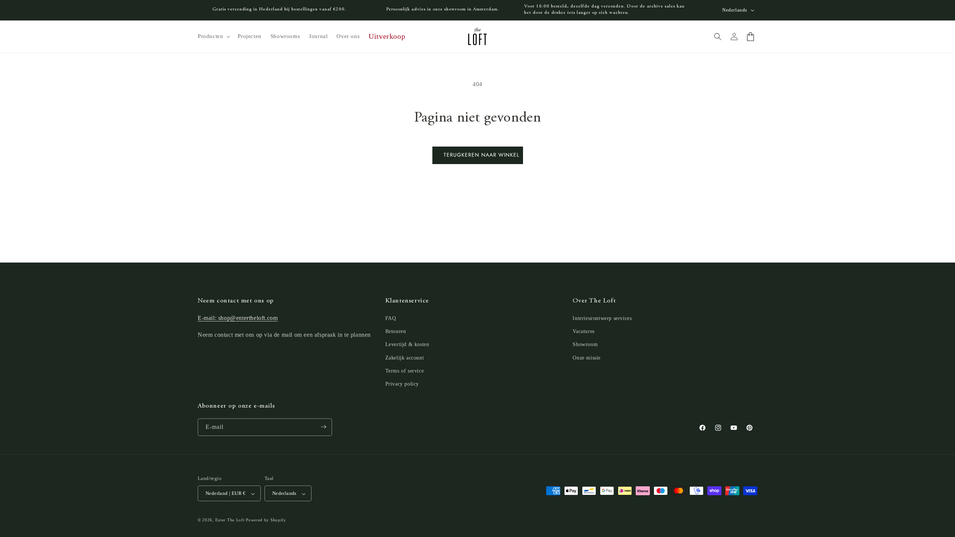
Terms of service (404, 371)
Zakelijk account (404, 358)
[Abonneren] (323, 427)
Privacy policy (402, 384)
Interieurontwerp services (602, 318)
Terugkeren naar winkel (481, 154)
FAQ (390, 318)
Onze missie (587, 358)
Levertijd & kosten (407, 345)
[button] (213, 36)
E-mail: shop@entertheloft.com (238, 318)
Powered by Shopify (266, 520)
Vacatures (583, 332)
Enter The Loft (230, 520)
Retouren (395, 332)
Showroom (585, 345)
